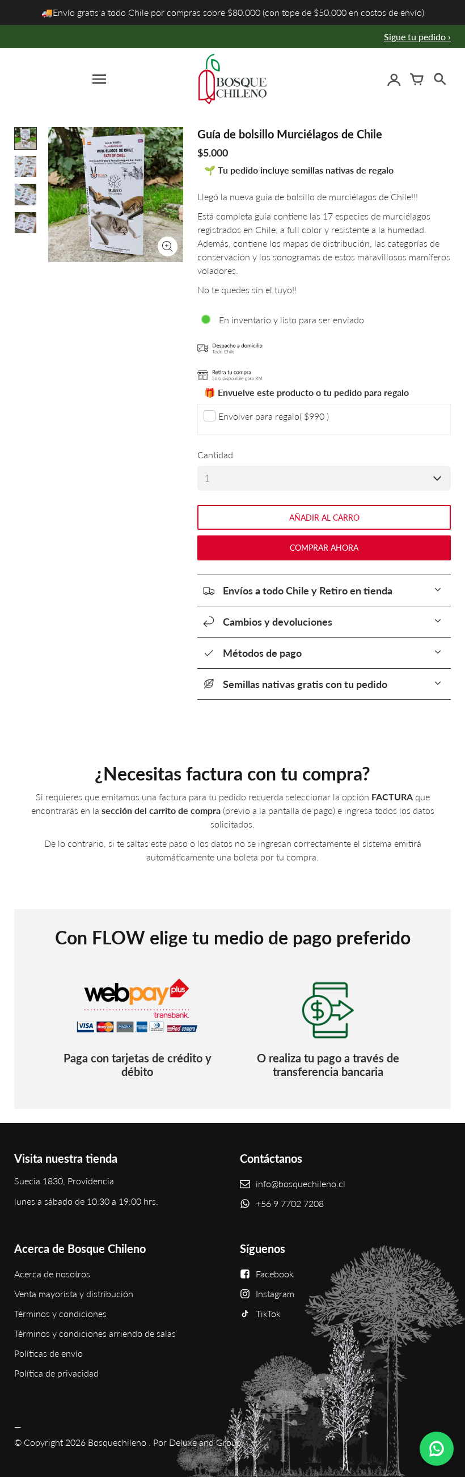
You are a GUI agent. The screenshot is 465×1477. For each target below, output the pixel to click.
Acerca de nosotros (52, 1273)
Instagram (275, 1293)
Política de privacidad (56, 1373)
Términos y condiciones (60, 1313)
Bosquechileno (117, 1442)
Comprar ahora (324, 547)
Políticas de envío (48, 1353)
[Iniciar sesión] (394, 79)
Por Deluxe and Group (197, 1442)
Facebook (275, 1273)
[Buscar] (439, 79)
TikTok (268, 1313)
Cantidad (215, 454)
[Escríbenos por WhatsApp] (437, 1449)
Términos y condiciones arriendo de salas (95, 1333)
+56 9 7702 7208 (290, 1203)
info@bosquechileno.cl (300, 1183)
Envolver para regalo (273, 416)
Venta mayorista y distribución (73, 1293)
